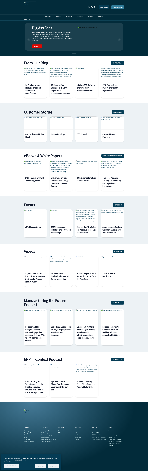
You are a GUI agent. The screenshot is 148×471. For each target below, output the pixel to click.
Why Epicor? (27, 433)
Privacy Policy (112, 433)
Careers (26, 435)
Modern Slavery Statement (116, 439)
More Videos (118, 251)
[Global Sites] (91, 7)
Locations (26, 437)
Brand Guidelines (29, 441)
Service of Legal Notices (115, 441)
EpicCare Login (45, 433)
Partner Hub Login (63, 435)
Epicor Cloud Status (46, 441)
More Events (118, 205)
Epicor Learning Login (47, 435)
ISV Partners (61, 433)
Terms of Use (112, 431)
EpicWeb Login (45, 437)
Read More (37, 46)
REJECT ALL (40, 466)
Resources (27, 20)
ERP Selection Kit (96, 435)
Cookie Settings (113, 435)
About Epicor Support (47, 431)
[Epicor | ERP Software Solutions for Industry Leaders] (30, 7)
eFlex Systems (78, 437)
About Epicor (27, 431)
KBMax (76, 433)
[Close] (58, 456)
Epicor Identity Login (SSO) (48, 439)
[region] (31, 462)
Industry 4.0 (95, 431)
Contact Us (104, 7)
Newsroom (27, 439)
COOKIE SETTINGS (11, 466)
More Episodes (117, 303)
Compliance (112, 437)
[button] (28, 39)
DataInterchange (79, 435)
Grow (76, 431)
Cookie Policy (18, 460)
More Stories (118, 112)
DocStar (77, 439)
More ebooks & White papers (113, 156)
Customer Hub (118, 7)
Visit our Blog (118, 63)
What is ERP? (95, 433)
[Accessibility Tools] (94, 7)
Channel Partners (62, 431)
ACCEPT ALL (53, 466)
